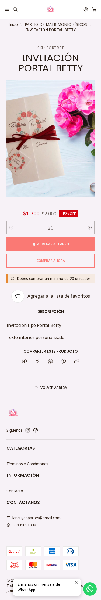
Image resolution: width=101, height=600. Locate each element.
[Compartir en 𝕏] (37, 361)
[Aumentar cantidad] (89, 227)
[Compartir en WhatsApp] (50, 361)
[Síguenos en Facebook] (35, 430)
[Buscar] (15, 9)
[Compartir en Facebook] (24, 361)
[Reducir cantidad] (11, 227)
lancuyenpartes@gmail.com (36, 517)
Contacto (14, 490)
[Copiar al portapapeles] (76, 361)
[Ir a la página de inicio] (50, 9)
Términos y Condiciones (27, 463)
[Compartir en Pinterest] (63, 361)
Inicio (13, 24)
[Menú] (7, 9)
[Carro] (94, 9)
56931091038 (24, 524)
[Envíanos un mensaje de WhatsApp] (90, 589)
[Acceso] (85, 9)
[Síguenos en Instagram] (27, 430)
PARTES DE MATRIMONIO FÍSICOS (56, 24)
